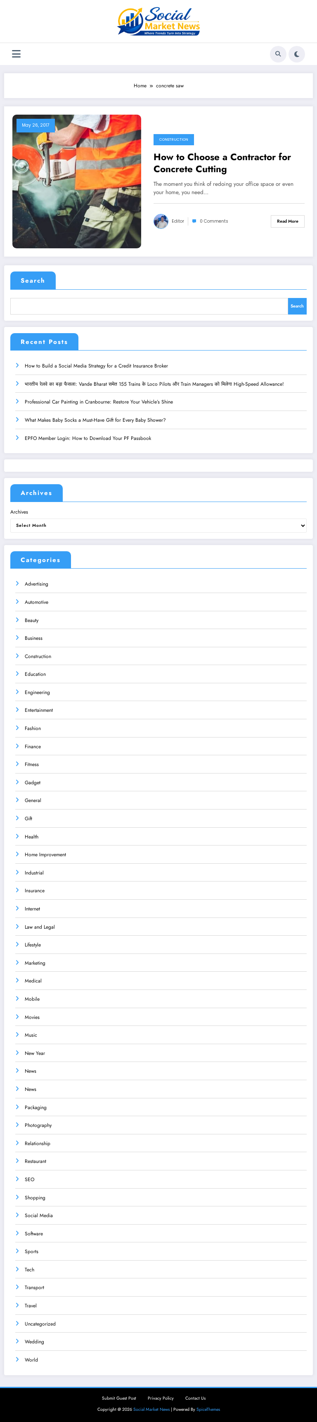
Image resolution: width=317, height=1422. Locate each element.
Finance (33, 746)
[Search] (278, 54)
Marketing (35, 963)
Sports (31, 1251)
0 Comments (214, 221)
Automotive (36, 602)
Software (34, 1233)
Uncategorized (40, 1324)
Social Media (39, 1215)
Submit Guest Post (119, 1398)
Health (31, 837)
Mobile (32, 999)
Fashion (33, 728)
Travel (31, 1305)
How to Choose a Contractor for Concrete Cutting (222, 163)
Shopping (35, 1197)
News (30, 1071)
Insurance (35, 890)
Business (34, 638)
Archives (19, 512)
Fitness (32, 764)
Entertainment (39, 710)
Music (31, 1035)
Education (35, 674)
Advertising (36, 584)
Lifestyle (33, 945)
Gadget (32, 782)
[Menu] (16, 54)
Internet (32, 909)
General (33, 800)
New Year (35, 1053)
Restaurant (35, 1161)
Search (33, 280)
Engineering (37, 692)
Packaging (36, 1107)
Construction (173, 139)
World (31, 1360)
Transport (34, 1287)
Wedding (34, 1341)
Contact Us (195, 1398)
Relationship (37, 1143)
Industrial (34, 873)
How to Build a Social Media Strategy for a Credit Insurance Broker (96, 366)
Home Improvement (45, 854)
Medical (33, 981)
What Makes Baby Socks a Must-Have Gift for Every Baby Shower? (95, 420)
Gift (28, 818)
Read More (287, 221)
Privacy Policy (161, 1398)
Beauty (31, 620)
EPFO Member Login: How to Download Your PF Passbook (88, 438)
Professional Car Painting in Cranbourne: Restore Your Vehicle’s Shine (99, 402)
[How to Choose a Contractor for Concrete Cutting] (76, 181)
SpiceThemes (208, 1409)
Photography (38, 1125)
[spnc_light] (297, 54)
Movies (32, 1017)
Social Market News (151, 1409)
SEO (29, 1179)
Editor (178, 221)
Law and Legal (40, 927)
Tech (29, 1269)
